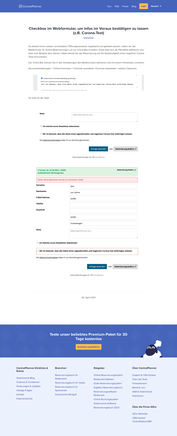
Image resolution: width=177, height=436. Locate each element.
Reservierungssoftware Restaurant (105, 393)
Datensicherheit (24, 398)
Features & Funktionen (28, 382)
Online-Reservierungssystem (108, 375)
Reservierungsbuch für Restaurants (66, 376)
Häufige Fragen (24, 390)
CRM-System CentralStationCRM (141, 419)
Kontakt (20, 394)
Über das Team (140, 379)
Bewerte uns (138, 387)
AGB (134, 391)
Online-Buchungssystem (106, 399)
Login (143, 6)
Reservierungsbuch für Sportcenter (66, 388)
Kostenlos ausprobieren (88, 346)
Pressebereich (139, 383)
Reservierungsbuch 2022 (106, 407)
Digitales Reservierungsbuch (108, 387)
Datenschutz (146, 391)
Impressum (137, 395)
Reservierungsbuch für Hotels (70, 382)
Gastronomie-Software (105, 403)
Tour (109, 6)
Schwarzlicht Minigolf (66, 394)
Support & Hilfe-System (144, 375)
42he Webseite (140, 413)
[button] (156, 6)
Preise (125, 6)
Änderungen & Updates (28, 386)
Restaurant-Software (104, 379)
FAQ (117, 6)
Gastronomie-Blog (25, 377)
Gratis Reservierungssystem (108, 383)
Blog (134, 6)
